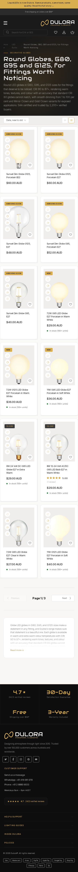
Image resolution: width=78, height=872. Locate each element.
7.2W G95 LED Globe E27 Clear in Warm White (16, 555)
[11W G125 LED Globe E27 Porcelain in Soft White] (59, 527)
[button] (72, 32)
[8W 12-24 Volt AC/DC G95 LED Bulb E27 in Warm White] (59, 441)
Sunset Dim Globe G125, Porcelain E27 (59, 176)
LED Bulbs (14, 46)
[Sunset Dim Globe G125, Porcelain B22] (18, 149)
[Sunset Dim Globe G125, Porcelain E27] (59, 149)
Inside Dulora (12, 834)
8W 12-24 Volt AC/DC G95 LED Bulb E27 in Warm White (57, 469)
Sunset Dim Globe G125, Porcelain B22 (18, 176)
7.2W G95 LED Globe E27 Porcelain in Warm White (58, 316)
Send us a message (14, 774)
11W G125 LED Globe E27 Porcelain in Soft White (57, 555)
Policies (9, 843)
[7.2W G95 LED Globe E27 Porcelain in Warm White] (59, 289)
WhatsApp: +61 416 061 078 (18, 779)
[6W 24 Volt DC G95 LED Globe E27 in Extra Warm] (18, 441)
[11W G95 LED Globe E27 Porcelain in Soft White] (59, 365)
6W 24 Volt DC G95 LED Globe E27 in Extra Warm (18, 469)
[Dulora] (59, 23)
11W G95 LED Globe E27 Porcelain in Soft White (59, 391)
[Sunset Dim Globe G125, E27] (18, 219)
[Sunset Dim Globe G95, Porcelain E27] (59, 219)
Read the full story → (43, 6)
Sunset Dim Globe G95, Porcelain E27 (58, 245)
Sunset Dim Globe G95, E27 (18, 315)
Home (6, 46)
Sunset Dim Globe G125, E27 (18, 245)
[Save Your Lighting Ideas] (56, 32)
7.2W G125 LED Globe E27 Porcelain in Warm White (17, 393)
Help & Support (13, 817)
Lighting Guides (14, 825)
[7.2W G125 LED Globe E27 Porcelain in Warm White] (18, 365)
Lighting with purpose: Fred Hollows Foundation (39, 11)
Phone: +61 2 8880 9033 (16, 784)
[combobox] (25, 32)
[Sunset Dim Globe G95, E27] (18, 289)
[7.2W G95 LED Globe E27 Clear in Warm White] (18, 527)
